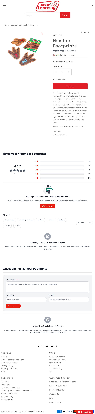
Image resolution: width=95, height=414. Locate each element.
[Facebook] (38, 346)
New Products (55, 362)
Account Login (55, 402)
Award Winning (55, 368)
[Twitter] (47, 346)
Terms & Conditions (9, 362)
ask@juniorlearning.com (65, 382)
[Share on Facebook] (82, 32)
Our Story (5, 357)
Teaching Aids (15, 25)
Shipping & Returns (9, 368)
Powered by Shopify (35, 411)
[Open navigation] (4, 6)
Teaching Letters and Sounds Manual (17, 390)
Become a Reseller (57, 357)
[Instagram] (42, 346)
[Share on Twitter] (85, 32)
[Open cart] (92, 6)
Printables (5, 384)
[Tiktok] (56, 346)
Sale (51, 371)
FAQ (3, 371)
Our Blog (5, 382)
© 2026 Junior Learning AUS (13, 411)
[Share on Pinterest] (88, 32)
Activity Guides (7, 399)
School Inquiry (7, 396)
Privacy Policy (7, 365)
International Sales (57, 359)
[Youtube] (52, 346)
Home (6, 25)
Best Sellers (54, 365)
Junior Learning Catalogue (12, 359)
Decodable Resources (10, 387)
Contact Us (54, 394)
